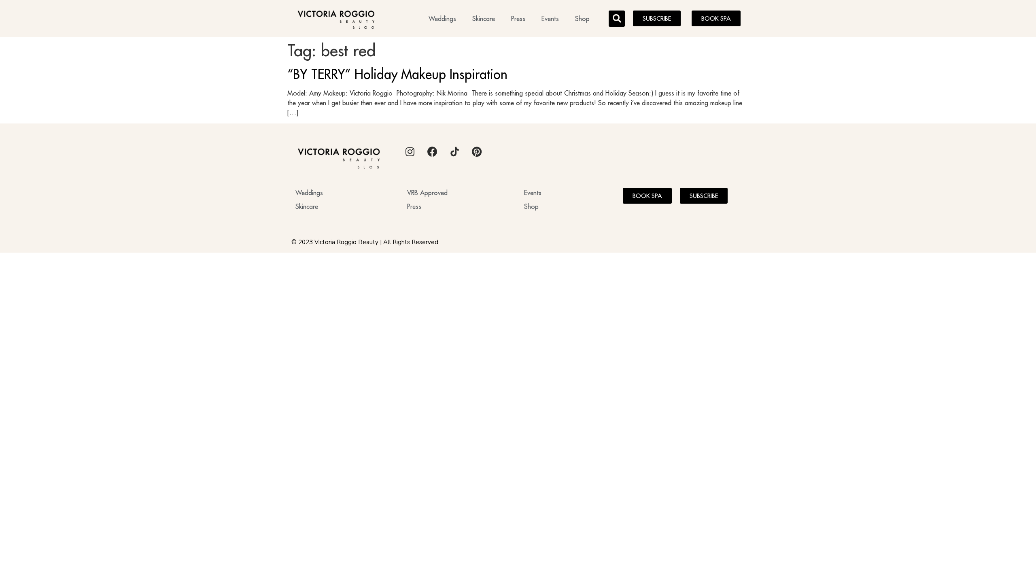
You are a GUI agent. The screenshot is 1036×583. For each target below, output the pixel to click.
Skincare (483, 19)
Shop (582, 19)
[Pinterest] (477, 152)
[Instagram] (410, 152)
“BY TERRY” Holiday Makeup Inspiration (397, 74)
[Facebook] (432, 152)
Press (518, 19)
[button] (617, 19)
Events (550, 19)
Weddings (442, 19)
